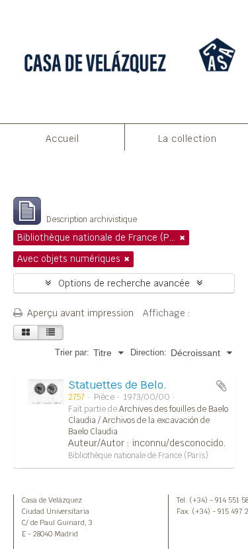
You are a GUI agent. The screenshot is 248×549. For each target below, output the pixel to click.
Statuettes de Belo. (117, 385)
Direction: (148, 352)
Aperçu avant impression (79, 313)
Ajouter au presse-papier (221, 386)
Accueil (62, 139)
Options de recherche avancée (124, 283)
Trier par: (72, 352)
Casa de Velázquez (52, 500)
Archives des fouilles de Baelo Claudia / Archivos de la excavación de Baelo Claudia (148, 420)
